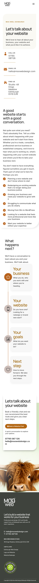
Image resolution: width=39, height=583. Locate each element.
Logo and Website (9, 552)
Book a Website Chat (16, 426)
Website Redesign (9, 555)
